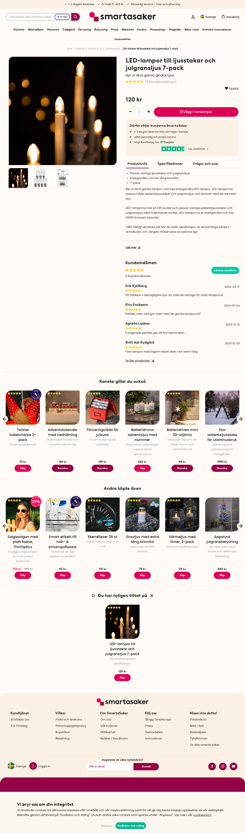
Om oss (105, 719)
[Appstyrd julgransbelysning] (222, 514)
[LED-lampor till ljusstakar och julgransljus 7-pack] (122, 622)
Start (69, 49)
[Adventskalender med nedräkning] (63, 408)
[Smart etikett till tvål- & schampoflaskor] (63, 514)
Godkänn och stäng (130, 825)
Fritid (114, 29)
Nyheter (19, 29)
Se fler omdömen (137, 360)
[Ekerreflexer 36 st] (103, 514)
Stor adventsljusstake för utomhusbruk (222, 435)
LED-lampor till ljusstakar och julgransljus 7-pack (122, 649)
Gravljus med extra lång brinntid (142, 539)
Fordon (142, 29)
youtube (232, 766)
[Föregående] (13, 160)
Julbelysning (112, 49)
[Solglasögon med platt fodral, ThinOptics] (23, 514)
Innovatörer (122, 39)
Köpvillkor (63, 732)
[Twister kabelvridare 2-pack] (23, 408)
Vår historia (108, 725)
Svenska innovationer (217, 29)
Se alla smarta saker (204, 744)
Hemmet (53, 29)
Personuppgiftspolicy (71, 725)
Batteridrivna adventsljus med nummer (142, 435)
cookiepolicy (202, 815)
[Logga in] (193, 17)
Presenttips (158, 29)
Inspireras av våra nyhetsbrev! (122, 759)
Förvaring (84, 29)
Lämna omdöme (225, 270)
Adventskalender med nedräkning (63, 432)
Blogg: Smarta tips (158, 719)
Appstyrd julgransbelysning (222, 539)
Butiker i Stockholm (114, 738)
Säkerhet (128, 29)
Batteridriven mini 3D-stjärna (182, 432)
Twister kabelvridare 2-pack (22, 435)
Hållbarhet (107, 732)
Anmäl (146, 766)
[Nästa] (111, 160)
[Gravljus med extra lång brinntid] (142, 514)
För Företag (19, 725)
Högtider (175, 29)
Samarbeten (154, 732)
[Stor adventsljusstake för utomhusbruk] (222, 408)
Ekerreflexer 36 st (102, 537)
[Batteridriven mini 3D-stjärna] (182, 408)
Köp (22, 468)
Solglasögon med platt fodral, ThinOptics (23, 542)
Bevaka (63, 468)
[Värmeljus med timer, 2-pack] (182, 514)
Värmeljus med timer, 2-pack (182, 539)
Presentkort (198, 719)
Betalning (62, 738)
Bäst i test (192, 29)
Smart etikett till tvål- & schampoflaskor (62, 542)
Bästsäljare (35, 29)
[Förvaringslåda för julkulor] (103, 408)
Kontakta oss (20, 719)
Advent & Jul (95, 49)
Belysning (101, 29)
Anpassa (106, 825)
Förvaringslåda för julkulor (102, 432)
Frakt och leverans (69, 719)
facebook (210, 766)
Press (149, 725)
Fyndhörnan (199, 738)
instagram (221, 766)
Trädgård (68, 29)
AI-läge (64, 17)
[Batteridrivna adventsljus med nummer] (142, 408)
